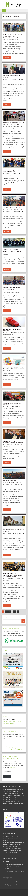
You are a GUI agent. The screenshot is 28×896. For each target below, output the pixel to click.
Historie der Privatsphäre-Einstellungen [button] (15, 883)
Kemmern (5, 39)
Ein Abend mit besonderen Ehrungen (11, 77)
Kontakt (7, 861)
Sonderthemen (6, 580)
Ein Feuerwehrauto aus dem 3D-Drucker (13, 330)
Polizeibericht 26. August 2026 (12, 797)
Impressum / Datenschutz (12, 866)
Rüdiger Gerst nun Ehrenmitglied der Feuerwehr (13, 442)
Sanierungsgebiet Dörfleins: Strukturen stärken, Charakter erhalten (13, 530)
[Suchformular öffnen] (25, 10)
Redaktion (15, 79)
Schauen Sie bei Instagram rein (12, 748)
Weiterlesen (7, 57)
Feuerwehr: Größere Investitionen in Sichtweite (12, 482)
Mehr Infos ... (13, 767)
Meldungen (5, 408)
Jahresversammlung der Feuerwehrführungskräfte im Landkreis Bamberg (13, 575)
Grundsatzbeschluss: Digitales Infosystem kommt (13, 35)
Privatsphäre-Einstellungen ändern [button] (13, 881)
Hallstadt (22, 79)
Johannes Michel (16, 37)
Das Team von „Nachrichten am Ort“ (15, 864)
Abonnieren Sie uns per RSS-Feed (13, 750)
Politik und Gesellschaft (13, 39)
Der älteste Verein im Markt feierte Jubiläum (12, 288)
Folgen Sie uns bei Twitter (11, 746)
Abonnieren (7, 776)
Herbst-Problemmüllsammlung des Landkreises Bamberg (12, 722)
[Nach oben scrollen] (26, 894)
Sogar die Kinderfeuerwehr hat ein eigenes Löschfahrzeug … (13, 124)
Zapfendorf (17, 175)
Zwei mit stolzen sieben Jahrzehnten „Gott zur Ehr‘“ (12, 250)
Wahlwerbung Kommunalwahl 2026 (15, 871)
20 (14, 612)
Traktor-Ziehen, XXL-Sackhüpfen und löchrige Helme (13, 171)
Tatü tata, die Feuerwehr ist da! (13, 367)
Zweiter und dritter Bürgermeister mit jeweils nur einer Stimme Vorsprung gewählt (13, 844)
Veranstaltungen (6, 81)
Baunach (5, 128)
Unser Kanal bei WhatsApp (11, 742)
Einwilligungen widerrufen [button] (11, 885)
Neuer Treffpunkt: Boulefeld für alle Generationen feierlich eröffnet (13, 838)
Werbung (7, 868)
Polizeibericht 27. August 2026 (12, 799)
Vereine (12, 81)
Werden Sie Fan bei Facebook (12, 744)
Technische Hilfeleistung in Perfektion (12, 404)
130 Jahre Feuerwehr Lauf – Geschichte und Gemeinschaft (13, 209)
